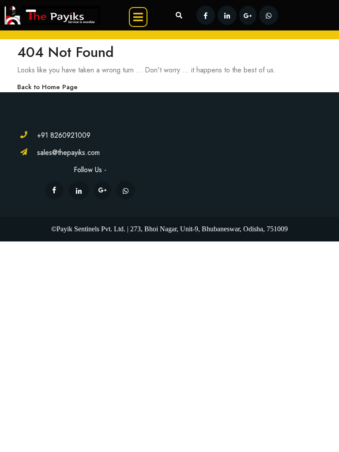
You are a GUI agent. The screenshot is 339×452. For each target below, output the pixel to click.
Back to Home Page (47, 87)
